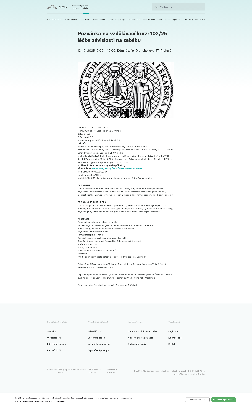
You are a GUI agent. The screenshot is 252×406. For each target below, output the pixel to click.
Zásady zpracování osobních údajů (71, 371)
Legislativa (174, 331)
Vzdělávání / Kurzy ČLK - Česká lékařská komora (116, 168)
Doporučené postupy (98, 350)
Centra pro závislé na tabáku (142, 331)
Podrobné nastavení (197, 400)
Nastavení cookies (112, 371)
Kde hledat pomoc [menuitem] (172, 19)
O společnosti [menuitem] (53, 19)
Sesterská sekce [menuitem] (70, 19)
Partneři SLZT (54, 350)
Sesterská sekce (96, 337)
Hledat (156, 7)
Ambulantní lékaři (137, 344)
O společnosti (54, 337)
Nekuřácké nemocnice (99, 344)
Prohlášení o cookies (95, 371)
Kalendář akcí (94, 331)
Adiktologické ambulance (140, 337)
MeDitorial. (199, 374)
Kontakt (172, 344)
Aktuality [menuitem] (86, 19)
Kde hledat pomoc (56, 344)
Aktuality (52, 331)
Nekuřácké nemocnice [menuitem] (152, 19)
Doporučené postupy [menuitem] (116, 19)
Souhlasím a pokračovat (223, 400)
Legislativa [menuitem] (133, 19)
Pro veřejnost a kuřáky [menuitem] (195, 19)
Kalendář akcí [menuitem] (99, 19)
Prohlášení (52, 369)
